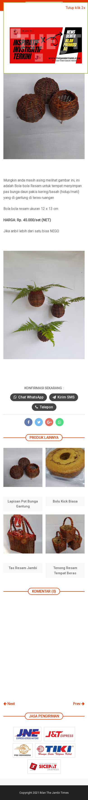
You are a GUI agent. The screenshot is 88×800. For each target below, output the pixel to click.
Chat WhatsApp (30, 397)
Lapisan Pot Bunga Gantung (23, 503)
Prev (77, 704)
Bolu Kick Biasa (65, 501)
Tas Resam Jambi (23, 568)
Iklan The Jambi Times (54, 792)
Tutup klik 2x (75, 8)
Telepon (46, 407)
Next (11, 704)
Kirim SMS (66, 397)
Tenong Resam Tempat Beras (65, 570)
